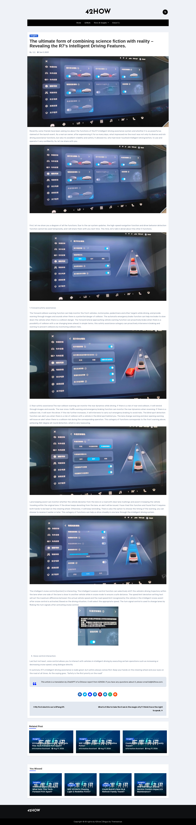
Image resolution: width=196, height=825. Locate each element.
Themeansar (116, 822)
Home (78, 23)
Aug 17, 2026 (59, 749)
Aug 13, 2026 (152, 749)
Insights (34, 36)
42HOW (98, 12)
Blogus (105, 822)
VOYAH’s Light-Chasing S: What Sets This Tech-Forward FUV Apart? (50, 744)
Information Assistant (41, 749)
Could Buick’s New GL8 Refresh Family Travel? (113, 790)
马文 (34, 52)
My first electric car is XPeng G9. (50, 707)
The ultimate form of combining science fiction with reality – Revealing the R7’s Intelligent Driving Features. (91, 43)
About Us (116, 23)
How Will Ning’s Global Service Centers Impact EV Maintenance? (150, 789)
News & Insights (100, 23)
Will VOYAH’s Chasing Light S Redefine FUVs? (79, 790)
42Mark (88, 23)
